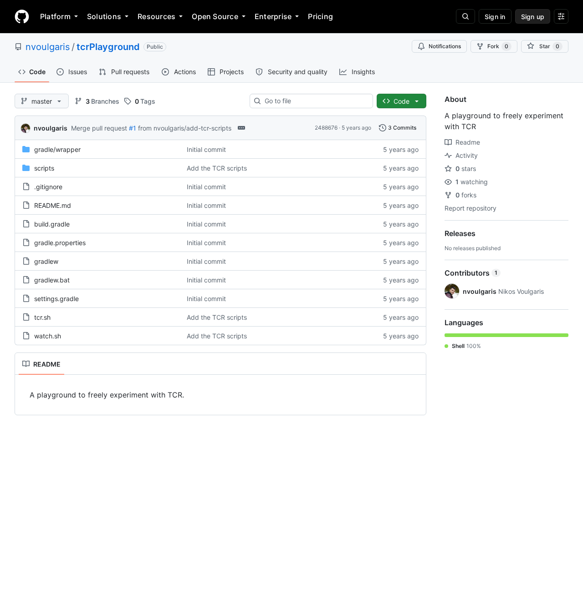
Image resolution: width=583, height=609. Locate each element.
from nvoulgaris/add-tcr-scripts (184, 128)
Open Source (215, 16)
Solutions (104, 16)
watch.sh (47, 336)
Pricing (320, 16)
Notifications (445, 46)
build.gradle (52, 224)
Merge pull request (99, 128)
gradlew (46, 261)
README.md (52, 205)
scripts (44, 168)
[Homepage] (22, 16)
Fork (497, 46)
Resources (156, 16)
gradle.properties (60, 243)
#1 (132, 128)
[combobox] (315, 101)
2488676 (326, 127)
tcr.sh (42, 317)
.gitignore (48, 187)
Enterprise (273, 16)
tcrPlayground (108, 46)
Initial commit (206, 149)
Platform (55, 16)
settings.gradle (56, 298)
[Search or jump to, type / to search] (465, 16)
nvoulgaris (48, 46)
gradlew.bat (52, 280)
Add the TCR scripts (217, 168)
